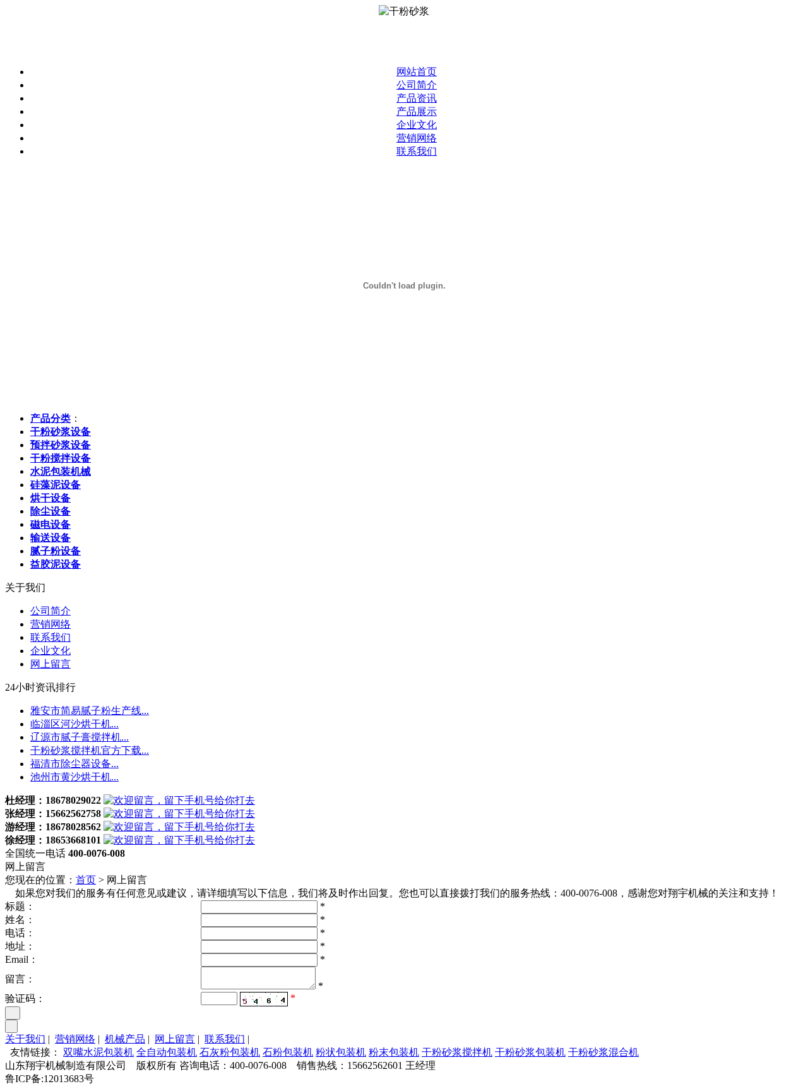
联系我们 (416, 151)
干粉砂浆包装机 (530, 1052)
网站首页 (416, 71)
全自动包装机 (166, 1052)
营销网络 (416, 138)
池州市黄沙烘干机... (74, 777)
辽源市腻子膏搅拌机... (79, 737)
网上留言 (50, 664)
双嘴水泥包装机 (98, 1052)
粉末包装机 (394, 1052)
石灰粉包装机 (229, 1052)
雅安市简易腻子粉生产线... (89, 710)
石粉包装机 (288, 1052)
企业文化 (416, 124)
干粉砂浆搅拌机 (457, 1052)
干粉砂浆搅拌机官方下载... (89, 750)
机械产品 (125, 1039)
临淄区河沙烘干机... (74, 723)
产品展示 (416, 111)
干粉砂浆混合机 (603, 1052)
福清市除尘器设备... (74, 763)
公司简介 (416, 85)
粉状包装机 (341, 1052)
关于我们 (25, 1039)
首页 (86, 879)
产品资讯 (416, 98)
